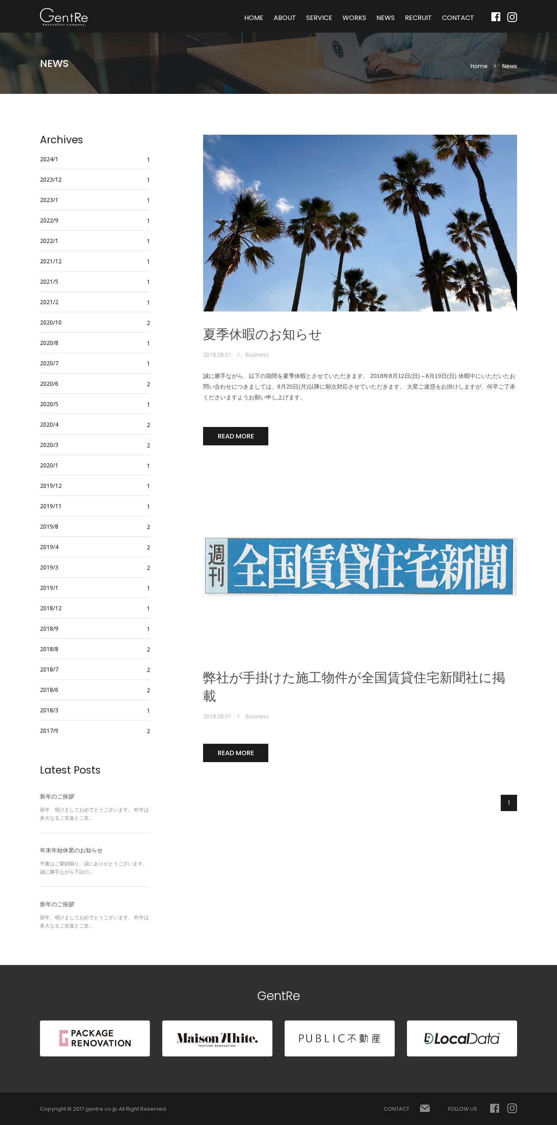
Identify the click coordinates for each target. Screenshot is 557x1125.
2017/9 (49, 730)
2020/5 (49, 404)
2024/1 (49, 159)
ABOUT (285, 17)
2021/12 (51, 261)
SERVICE (319, 17)
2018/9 (49, 628)
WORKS (354, 17)
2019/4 (49, 547)
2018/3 (49, 710)
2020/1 (49, 465)
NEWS (385, 17)
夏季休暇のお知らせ (262, 334)
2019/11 (51, 506)
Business (257, 355)
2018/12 (51, 608)
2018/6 (49, 690)
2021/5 (49, 281)
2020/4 (49, 424)
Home (479, 66)
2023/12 (51, 179)
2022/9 (49, 220)
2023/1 (49, 200)
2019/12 (51, 485)
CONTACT (458, 17)
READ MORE (236, 436)
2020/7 (49, 363)
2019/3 (49, 567)
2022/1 (49, 241)
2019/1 (49, 587)
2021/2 (49, 302)
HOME (253, 17)
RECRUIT (418, 17)
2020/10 (51, 322)
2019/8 (49, 526)
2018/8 (49, 649)
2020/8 (49, 343)
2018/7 (49, 669)
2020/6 (49, 383)
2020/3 (49, 445)
